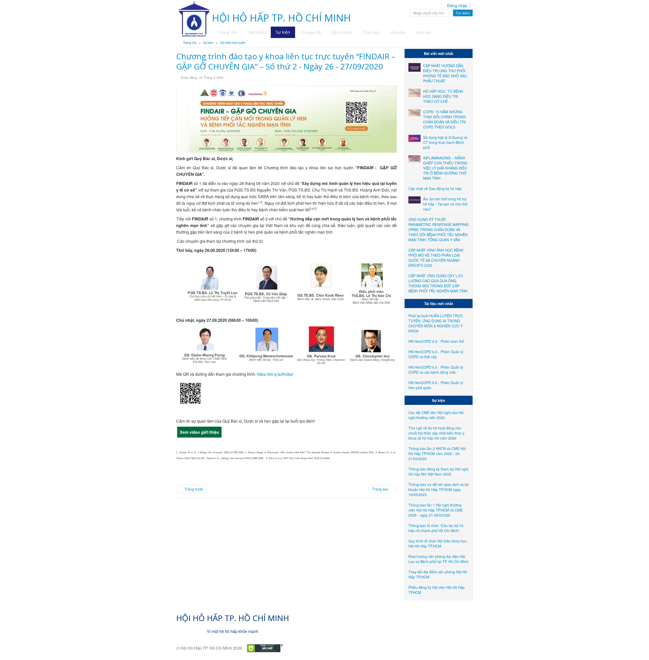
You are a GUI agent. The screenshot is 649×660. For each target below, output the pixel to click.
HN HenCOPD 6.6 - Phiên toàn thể (436, 341)
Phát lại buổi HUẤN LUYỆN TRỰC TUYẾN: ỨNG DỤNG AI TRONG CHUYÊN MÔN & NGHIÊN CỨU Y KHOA (435, 323)
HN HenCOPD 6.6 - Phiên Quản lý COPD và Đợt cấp (435, 354)
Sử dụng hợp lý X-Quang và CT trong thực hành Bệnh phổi (445, 142)
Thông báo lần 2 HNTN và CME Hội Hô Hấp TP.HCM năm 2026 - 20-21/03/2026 (437, 453)
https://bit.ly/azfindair (275, 374)
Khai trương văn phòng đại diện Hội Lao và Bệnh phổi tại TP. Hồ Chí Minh (438, 559)
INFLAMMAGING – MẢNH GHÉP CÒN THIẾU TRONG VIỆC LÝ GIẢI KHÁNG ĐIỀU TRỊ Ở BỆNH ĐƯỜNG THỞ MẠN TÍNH (445, 168)
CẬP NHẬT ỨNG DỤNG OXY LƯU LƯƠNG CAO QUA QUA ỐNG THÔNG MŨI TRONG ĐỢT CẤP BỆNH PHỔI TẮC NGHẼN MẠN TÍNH (437, 283)
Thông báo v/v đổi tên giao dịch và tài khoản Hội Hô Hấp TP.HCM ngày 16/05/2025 (438, 489)
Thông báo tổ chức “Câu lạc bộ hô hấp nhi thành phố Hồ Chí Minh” (435, 528)
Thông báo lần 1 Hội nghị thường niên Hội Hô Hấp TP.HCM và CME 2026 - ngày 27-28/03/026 (435, 510)
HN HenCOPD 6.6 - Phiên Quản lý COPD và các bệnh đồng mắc (435, 370)
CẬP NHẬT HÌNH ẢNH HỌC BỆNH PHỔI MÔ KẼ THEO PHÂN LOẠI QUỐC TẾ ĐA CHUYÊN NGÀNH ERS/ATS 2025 (435, 258)
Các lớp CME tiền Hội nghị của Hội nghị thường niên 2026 (436, 415)
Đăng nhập (457, 5)
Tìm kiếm (462, 12)
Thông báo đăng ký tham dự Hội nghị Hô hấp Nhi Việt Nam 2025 (438, 471)
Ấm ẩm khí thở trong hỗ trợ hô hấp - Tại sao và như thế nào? (445, 204)
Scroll (636, 647)
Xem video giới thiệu (199, 432)
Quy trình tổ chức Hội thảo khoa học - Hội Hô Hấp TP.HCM (438, 543)
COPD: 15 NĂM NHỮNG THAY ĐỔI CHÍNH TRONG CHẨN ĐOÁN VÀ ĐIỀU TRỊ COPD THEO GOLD (444, 119)
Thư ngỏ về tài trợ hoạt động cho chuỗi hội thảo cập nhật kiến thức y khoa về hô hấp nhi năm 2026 (436, 433)
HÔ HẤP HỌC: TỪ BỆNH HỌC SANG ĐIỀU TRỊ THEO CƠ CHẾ (443, 96)
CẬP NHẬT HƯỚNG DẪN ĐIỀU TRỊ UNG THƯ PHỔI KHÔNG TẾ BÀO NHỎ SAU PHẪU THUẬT (445, 73)
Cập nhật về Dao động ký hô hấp (434, 188)
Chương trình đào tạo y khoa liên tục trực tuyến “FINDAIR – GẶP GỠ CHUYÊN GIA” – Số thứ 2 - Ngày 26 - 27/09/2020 (285, 61)
